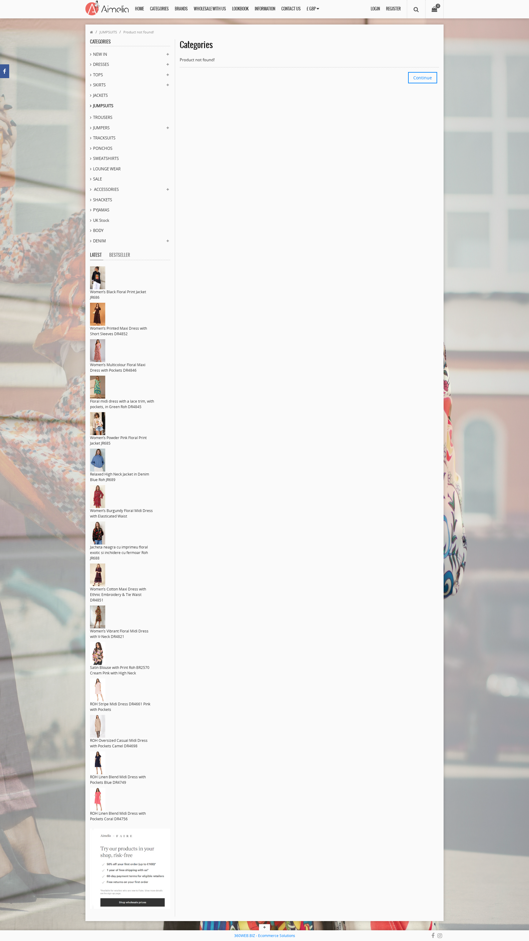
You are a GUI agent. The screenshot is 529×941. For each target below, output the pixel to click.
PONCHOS (102, 148)
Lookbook (240, 9)
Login (375, 9)
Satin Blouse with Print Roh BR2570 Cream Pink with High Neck (119, 670)
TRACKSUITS (104, 138)
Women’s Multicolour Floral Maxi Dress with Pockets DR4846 (117, 367)
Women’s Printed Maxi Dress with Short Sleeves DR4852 (118, 331)
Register (393, 9)
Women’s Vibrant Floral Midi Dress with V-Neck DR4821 (119, 633)
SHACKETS (102, 200)
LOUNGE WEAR (107, 169)
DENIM (99, 241)
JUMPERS (101, 128)
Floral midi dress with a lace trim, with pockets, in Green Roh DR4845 (122, 404)
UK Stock (101, 220)
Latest (96, 255)
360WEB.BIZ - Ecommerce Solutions (264, 935)
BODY (98, 230)
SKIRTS (99, 85)
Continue (422, 78)
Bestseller (119, 255)
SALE (97, 179)
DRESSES (101, 64)
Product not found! (138, 32)
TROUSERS (102, 117)
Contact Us (291, 9)
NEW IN (100, 54)
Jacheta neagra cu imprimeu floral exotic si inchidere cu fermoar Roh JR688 (119, 552)
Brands (181, 9)
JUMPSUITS (108, 32)
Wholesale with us (210, 9)
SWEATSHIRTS (106, 158)
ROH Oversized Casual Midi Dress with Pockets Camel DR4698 (119, 743)
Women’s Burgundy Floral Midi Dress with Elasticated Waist (121, 513)
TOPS (98, 75)
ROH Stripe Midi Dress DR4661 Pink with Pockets (120, 706)
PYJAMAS (101, 210)
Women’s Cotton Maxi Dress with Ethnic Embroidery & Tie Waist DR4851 (118, 594)
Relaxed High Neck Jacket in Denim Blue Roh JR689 (119, 477)
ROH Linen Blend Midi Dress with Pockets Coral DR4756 (118, 816)
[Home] (91, 32)
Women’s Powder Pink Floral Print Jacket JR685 (118, 440)
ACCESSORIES (106, 189)
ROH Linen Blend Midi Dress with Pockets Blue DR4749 (118, 779)
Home (139, 9)
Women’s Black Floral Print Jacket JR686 (118, 294)
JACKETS (100, 95)
